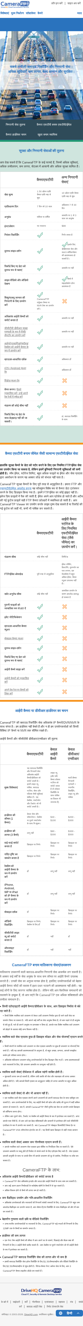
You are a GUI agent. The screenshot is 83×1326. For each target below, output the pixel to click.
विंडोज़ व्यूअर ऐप (11, 380)
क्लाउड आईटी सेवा (34, 1306)
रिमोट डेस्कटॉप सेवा (55, 1306)
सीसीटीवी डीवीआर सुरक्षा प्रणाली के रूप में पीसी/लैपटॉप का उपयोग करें (16, 332)
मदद (79, 13)
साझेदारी (16, 1302)
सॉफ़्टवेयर (31, 13)
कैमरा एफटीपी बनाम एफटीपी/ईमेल (54, 124)
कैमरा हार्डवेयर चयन (16, 134)
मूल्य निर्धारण (17, 13)
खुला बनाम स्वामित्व (47, 134)
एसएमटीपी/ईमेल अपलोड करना (15, 488)
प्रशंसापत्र (49, 1302)
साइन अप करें (74, 3)
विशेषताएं (4, 13)
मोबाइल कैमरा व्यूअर (13, 638)
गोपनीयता (36, 1302)
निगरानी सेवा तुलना (15, 124)
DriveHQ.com (31, 1314)
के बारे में (4, 1302)
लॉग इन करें (56, 3)
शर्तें (26, 1302)
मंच (71, 1302)
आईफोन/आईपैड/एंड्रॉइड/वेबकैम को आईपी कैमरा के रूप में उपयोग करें (16, 347)
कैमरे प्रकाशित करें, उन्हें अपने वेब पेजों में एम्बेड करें (16, 393)
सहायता (61, 1302)
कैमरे (40, 13)
